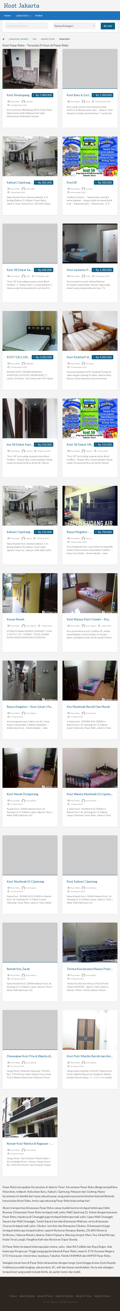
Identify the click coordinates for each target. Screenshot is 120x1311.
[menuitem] (7, 16)
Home (7, 15)
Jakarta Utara (102, 1296)
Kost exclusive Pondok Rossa (86, 270)
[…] (107, 203)
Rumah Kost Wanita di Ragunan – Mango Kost (37, 1143)
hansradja (30, 189)
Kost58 (72, 182)
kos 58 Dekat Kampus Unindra (27, 444)
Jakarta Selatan (64, 1296)
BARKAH (30, 363)
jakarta (29, 538)
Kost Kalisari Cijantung (82, 881)
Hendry (29, 451)
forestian (90, 363)
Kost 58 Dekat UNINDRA (84, 444)
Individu (29, 101)
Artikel (38, 15)
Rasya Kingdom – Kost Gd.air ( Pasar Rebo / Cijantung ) (43, 706)
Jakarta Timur (83, 1296)
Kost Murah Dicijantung (22, 794)
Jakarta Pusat (45, 1296)
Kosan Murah (15, 619)
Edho (88, 276)
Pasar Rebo (15, 101)
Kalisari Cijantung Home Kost (26, 182)
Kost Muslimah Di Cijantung (25, 881)
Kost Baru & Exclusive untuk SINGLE (91, 95)
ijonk (28, 276)
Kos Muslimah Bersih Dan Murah (88, 706)
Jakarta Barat (27, 1296)
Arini (88, 101)
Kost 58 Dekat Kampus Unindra (28, 270)
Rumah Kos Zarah (18, 969)
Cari (109, 26)
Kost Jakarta (22, 5)
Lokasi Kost (22, 15)
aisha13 (89, 189)
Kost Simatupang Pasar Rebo (26, 95)
